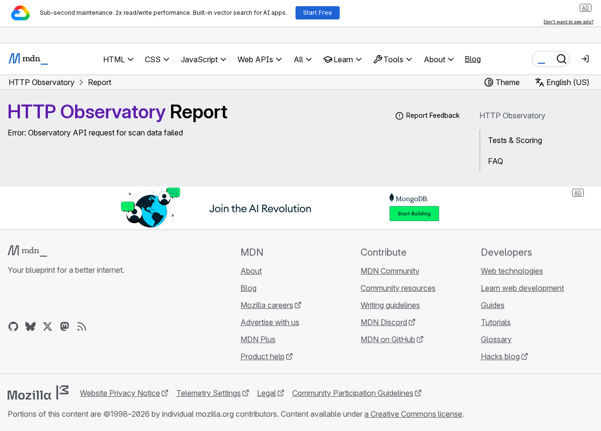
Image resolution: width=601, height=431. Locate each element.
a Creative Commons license (413, 414)
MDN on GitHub (388, 339)
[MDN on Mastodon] (64, 326)
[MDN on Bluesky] (30, 326)
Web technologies (512, 271)
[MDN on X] (47, 326)
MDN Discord (384, 322)
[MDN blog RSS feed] (81, 326)
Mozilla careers (266, 305)
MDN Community (390, 271)
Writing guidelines (390, 305)
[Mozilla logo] (38, 392)
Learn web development (522, 288)
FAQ (495, 161)
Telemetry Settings (208, 393)
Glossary (496, 339)
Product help (262, 356)
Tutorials (496, 322)
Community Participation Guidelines (352, 393)
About (251, 271)
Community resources (398, 288)
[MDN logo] (27, 251)
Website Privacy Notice (120, 393)
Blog (473, 59)
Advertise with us (269, 322)
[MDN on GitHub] (13, 326)
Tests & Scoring (515, 140)
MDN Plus (258, 339)
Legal (266, 393)
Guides (493, 305)
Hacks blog (500, 356)
